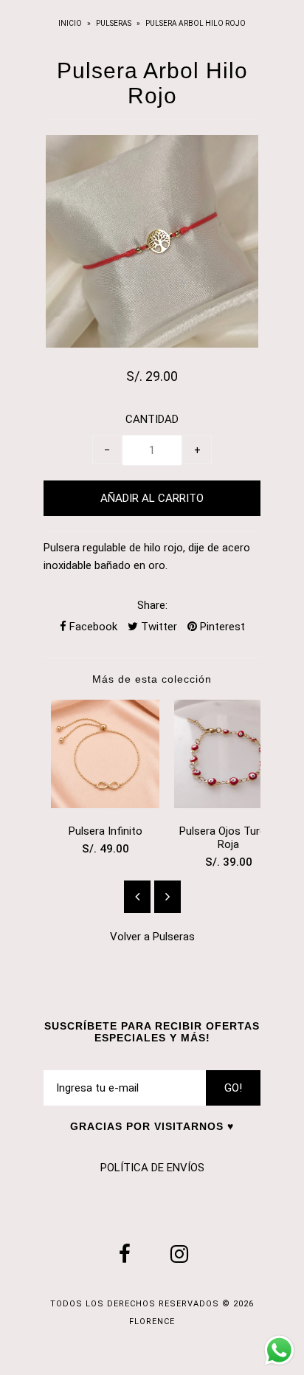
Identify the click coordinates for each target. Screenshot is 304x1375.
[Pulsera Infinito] (105, 804)
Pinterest (221, 626)
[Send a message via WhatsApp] (279, 1350)
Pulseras (113, 23)
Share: (152, 605)
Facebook (91, 626)
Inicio (70, 23)
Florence (152, 1321)
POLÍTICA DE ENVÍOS (152, 1167)
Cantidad (152, 419)
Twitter (157, 626)
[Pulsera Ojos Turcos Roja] (228, 804)
